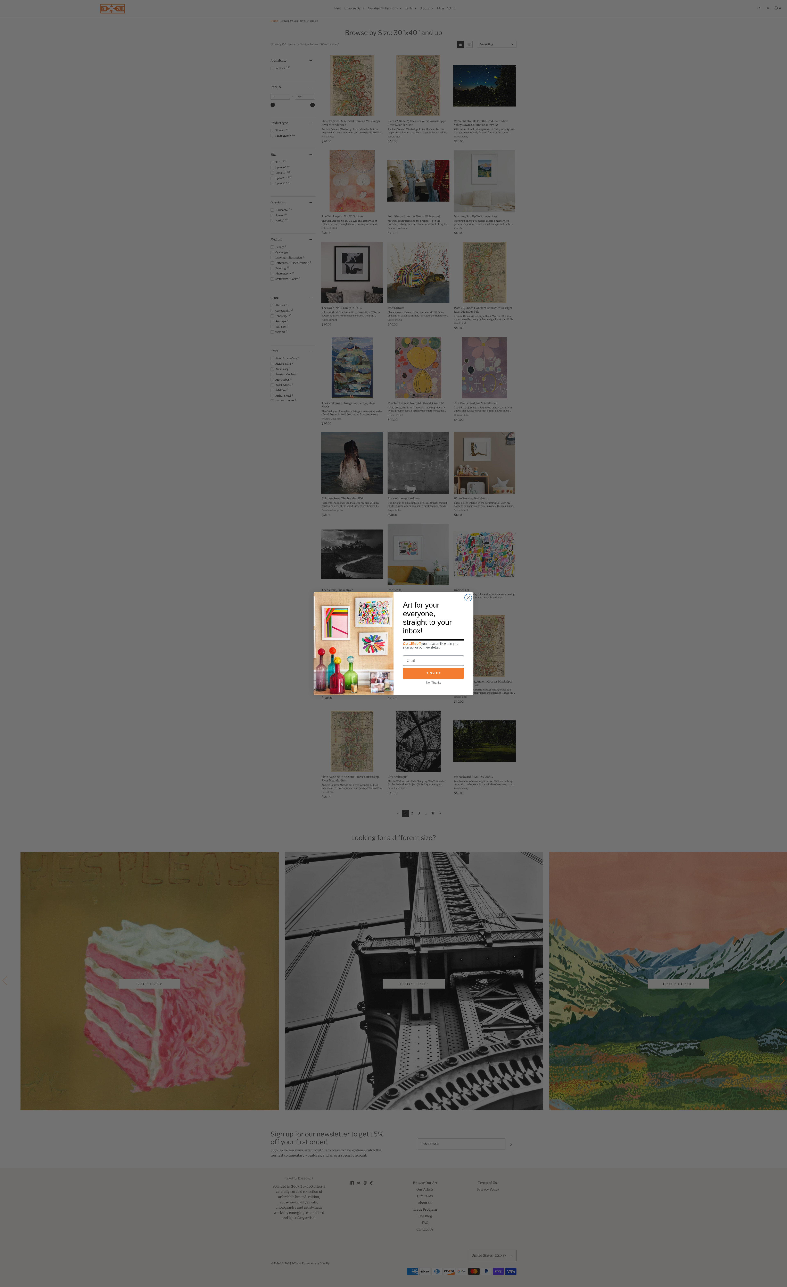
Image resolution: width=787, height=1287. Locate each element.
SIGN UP (433, 673)
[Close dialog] (468, 597)
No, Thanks (433, 682)
